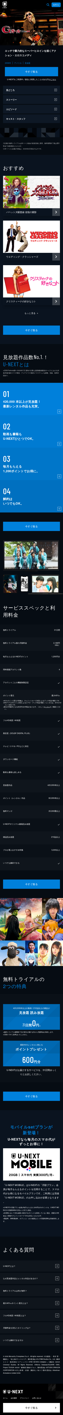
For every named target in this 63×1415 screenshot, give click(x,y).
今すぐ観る (31, 71)
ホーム (5, 1398)
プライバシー (24, 1398)
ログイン (56, 5)
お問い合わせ (36, 1398)
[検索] (48, 4)
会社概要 (14, 1398)
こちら (53, 79)
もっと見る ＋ (31, 313)
